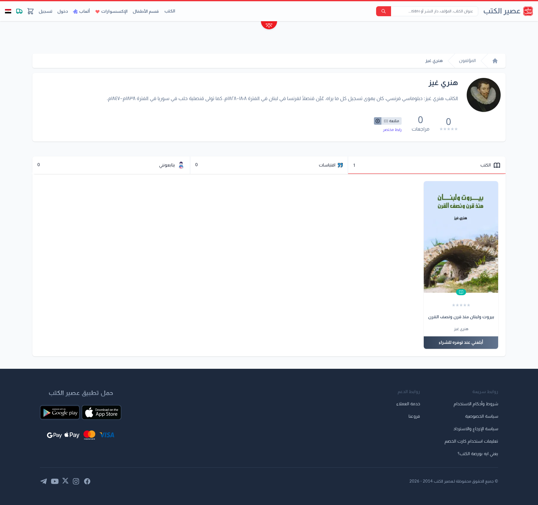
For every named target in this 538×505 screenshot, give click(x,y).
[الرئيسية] (495, 61)
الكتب (169, 11)
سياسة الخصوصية (481, 416)
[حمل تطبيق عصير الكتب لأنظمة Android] (60, 412)
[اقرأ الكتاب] (461, 292)
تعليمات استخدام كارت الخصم (471, 441)
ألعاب (84, 11)
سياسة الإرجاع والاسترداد (475, 429)
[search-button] (383, 11)
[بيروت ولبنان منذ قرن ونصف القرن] (461, 237)
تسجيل (45, 11)
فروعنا (414, 416)
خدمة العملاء (408, 404)
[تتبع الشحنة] (19, 11)
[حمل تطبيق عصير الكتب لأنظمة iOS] (101, 412)
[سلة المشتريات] (30, 11)
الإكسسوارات (114, 11)
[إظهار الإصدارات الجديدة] (269, 26)
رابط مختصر (392, 130)
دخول (62, 11)
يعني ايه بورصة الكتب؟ (478, 454)
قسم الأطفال (146, 11)
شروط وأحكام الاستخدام (476, 404)
